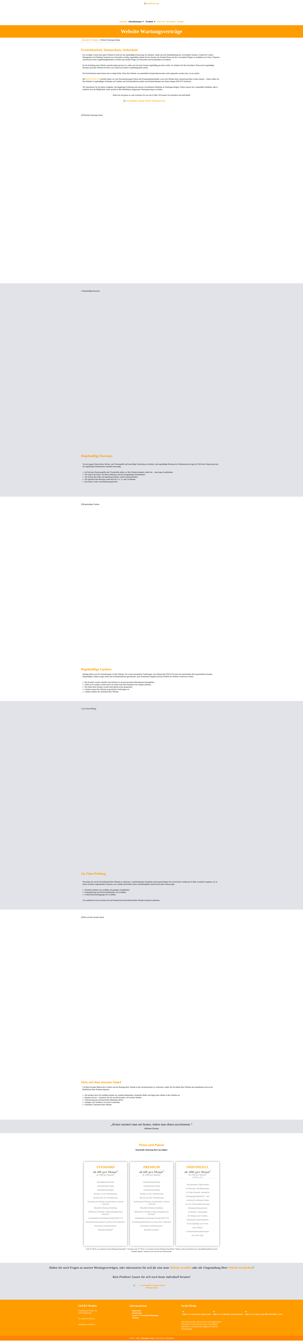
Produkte (149, 22)
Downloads (170, 22)
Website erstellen (180, 1267)
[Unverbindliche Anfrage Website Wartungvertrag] (151, 105)
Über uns (161, 22)
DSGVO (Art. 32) (93, 79)
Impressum (136, 1311)
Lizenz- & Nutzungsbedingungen (145, 1315)
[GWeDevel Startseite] (151, 3)
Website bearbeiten (240, 1267)
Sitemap (135, 1318)
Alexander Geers (148, 1338)
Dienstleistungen (135, 22)
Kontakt (180, 22)
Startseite (123, 22)
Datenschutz (137, 1313)
